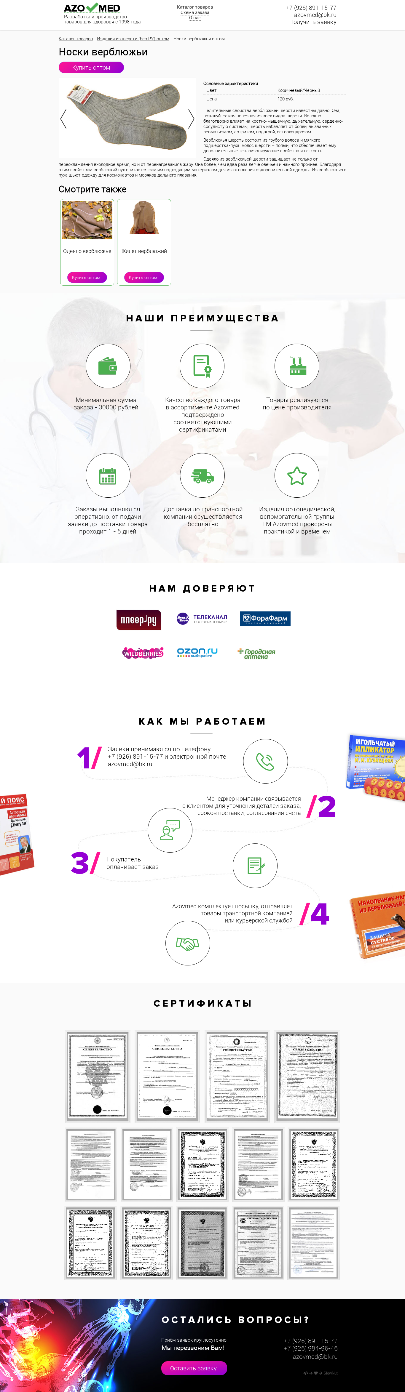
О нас (195, 17)
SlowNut (330, 1373)
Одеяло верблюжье (87, 251)
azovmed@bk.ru (315, 15)
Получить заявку (313, 22)
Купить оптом (91, 67)
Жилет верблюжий (144, 251)
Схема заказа (195, 12)
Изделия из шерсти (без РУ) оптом (133, 38)
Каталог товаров (195, 7)
